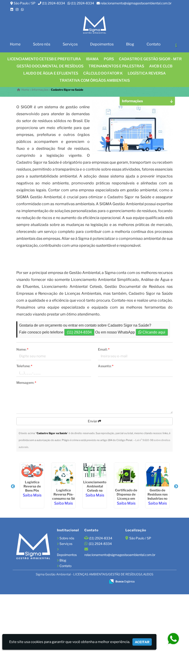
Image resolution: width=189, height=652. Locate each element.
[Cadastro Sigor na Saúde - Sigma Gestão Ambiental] (94, 25)
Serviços (70, 44)
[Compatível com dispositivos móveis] (101, 582)
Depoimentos (102, 44)
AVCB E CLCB (160, 66)
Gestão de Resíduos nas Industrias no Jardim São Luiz (158, 498)
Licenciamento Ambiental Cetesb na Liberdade (94, 488)
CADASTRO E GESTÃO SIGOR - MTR (150, 59)
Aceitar (142, 642)
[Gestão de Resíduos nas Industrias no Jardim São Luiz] (157, 475)
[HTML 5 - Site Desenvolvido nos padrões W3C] (69, 582)
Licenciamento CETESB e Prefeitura (44, 59)
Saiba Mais (32, 495)
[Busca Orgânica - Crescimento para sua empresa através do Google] (122, 581)
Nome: (22, 349)
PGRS (109, 59)
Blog (130, 44)
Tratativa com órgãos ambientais (94, 80)
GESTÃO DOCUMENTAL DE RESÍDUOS (50, 66)
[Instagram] (17, 9)
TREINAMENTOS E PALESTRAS (116, 66)
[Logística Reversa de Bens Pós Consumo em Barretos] (32, 470)
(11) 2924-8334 (53, 3)
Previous (13, 486)
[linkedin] (11, 9)
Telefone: (24, 366)
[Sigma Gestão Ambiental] (33, 546)
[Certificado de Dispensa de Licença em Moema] (126, 475)
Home (15, 44)
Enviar (93, 421)
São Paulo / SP (24, 3)
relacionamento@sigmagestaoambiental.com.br (135, 3)
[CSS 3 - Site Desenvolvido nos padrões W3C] (85, 582)
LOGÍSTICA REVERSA (147, 73)
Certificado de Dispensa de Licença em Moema (126, 496)
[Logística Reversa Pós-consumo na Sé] (63, 475)
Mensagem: (26, 383)
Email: (103, 349)
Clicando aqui (153, 332)
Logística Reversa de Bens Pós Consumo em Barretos (32, 490)
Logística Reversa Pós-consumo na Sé (63, 494)
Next (176, 486)
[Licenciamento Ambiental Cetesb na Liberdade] (95, 470)
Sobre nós (41, 44)
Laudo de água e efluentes (50, 73)
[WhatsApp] (22, 9)
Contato (154, 44)
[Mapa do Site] (58, 581)
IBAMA (92, 59)
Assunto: (105, 366)
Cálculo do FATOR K (103, 73)
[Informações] (176, 45)
